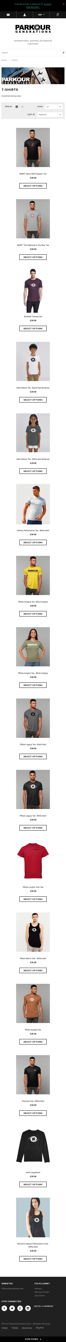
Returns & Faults (42, 1292)
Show (40, 107)
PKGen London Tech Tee (33, 887)
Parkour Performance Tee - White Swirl (33, 530)
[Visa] (5, 1328)
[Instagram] (28, 1308)
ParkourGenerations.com (12, 1289)
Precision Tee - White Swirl (33, 1101)
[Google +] (20, 1308)
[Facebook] (4, 1308)
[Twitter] (12, 1308)
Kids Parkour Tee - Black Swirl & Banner (33, 388)
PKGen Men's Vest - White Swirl (33, 958)
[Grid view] (17, 107)
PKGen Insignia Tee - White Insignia (33, 673)
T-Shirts (14, 60)
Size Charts (40, 1296)
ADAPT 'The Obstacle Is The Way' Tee (33, 245)
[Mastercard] (27, 1328)
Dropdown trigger (25, 14)
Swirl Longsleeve (33, 1172)
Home (4, 60)
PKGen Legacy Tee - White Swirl (33, 816)
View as (8, 107)
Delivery (38, 1289)
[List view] (22, 107)
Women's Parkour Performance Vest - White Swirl (33, 1245)
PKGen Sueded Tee (33, 1030)
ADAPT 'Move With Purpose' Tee (33, 174)
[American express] (15, 1328)
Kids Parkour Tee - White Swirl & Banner (33, 459)
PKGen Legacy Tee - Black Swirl (33, 744)
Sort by (31, 115)
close (63, 4)
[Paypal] (40, 1328)
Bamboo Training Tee (33, 316)
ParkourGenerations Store (20, 1324)
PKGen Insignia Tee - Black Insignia (33, 602)
